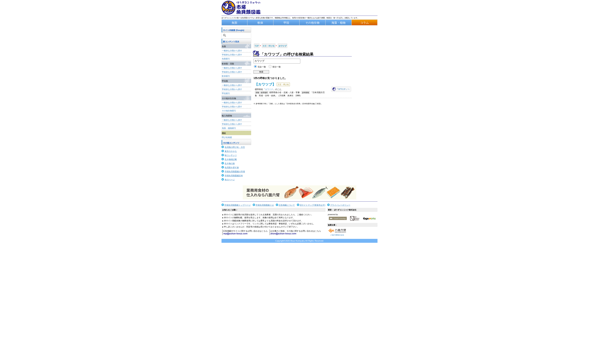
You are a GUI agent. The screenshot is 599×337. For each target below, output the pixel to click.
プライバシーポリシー (340, 205)
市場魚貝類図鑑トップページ (237, 205)
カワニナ (269, 89)
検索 (261, 72)
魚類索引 (226, 59)
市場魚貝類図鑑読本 (234, 175)
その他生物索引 (229, 111)
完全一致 (262, 67)
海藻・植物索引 (229, 128)
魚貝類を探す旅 (232, 167)
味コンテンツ (231, 155)
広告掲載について (287, 205)
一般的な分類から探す (232, 50)
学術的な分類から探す (232, 55)
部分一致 (276, 67)
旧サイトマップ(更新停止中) (312, 205)
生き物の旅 (230, 163)
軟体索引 (226, 76)
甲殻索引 (226, 93)
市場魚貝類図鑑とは (265, 205)
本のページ (230, 179)
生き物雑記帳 (231, 159)
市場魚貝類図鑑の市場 (235, 171)
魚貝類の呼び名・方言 (235, 147)
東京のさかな (231, 151)
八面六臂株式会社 (337, 235)
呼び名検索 (227, 137)
